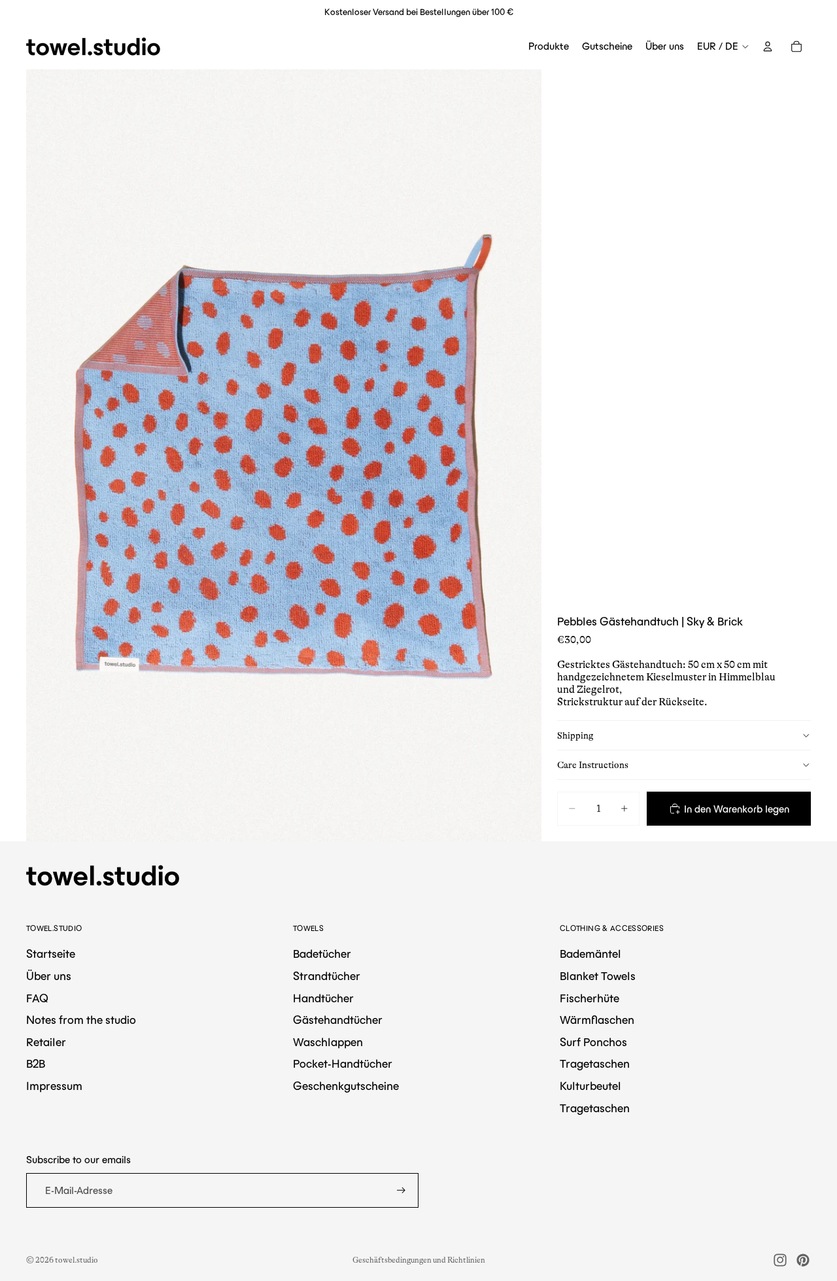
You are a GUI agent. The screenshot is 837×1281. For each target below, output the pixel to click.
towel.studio (76, 1260)
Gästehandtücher (338, 1020)
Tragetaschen (595, 1063)
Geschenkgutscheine (346, 1086)
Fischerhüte (589, 998)
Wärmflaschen (597, 1020)
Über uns (48, 976)
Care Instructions (592, 764)
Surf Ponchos (593, 1042)
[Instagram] (780, 1260)
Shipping (575, 734)
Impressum (54, 1086)
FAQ (37, 998)
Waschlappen (328, 1042)
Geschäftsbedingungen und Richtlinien (418, 1260)
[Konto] (767, 46)
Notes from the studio (81, 1020)
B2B (35, 1063)
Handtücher (323, 998)
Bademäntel (590, 953)
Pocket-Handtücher (342, 1063)
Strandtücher (326, 976)
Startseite (50, 953)
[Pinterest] (803, 1260)
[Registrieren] (401, 1190)
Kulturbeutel (590, 1086)
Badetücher (322, 953)
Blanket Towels (598, 976)
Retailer (46, 1042)
